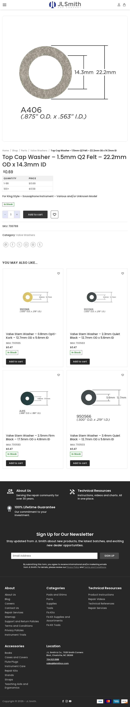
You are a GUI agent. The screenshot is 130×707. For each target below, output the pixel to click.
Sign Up (109, 556)
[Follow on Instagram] (66, 701)
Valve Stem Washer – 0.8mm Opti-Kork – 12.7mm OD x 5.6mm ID (31, 336)
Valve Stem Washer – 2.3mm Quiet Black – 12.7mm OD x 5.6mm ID (95, 336)
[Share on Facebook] (12, 244)
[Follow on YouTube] (70, 701)
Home (5, 150)
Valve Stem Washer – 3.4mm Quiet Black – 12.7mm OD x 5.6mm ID (95, 437)
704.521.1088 (52, 659)
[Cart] (124, 5)
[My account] (119, 5)
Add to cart (35, 214)
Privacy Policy (72, 567)
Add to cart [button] (16, 361)
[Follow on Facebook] (63, 701)
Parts (24, 150)
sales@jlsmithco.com (57, 663)
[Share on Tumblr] (39, 244)
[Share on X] (19, 244)
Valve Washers (38, 150)
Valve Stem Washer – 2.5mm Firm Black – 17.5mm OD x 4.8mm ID (30, 437)
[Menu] (4, 5)
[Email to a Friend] (26, 244)
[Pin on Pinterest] (33, 244)
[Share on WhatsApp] (5, 244)
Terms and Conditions (95, 567)
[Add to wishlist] (54, 214)
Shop (15, 150)
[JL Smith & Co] (65, 4)
